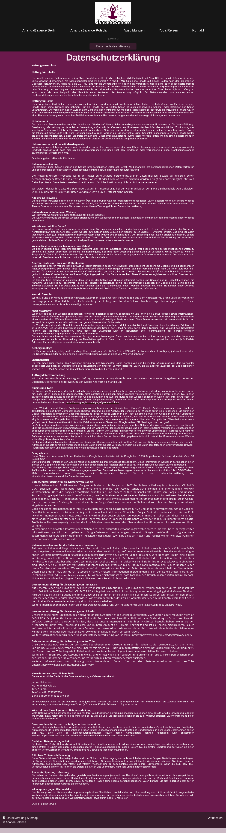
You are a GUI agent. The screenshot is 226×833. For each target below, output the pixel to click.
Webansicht (215, 818)
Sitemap (32, 818)
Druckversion (15, 818)
